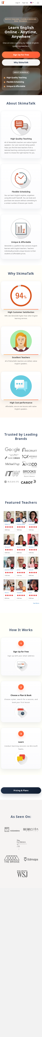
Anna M (31, 570)
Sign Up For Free (21, 54)
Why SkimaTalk (21, 62)
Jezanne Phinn (9, 570)
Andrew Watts (21, 524)
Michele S (31, 547)
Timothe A (20, 593)
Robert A (7, 524)
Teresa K (7, 547)
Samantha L (32, 524)
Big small (21, 844)
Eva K (30, 593)
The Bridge (12, 859)
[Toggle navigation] (38, 2)
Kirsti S (7, 593)
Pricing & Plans (21, 790)
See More (36, 603)
